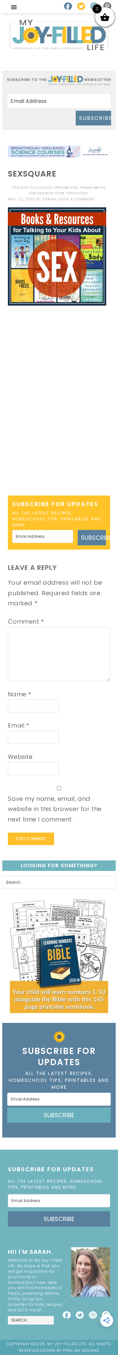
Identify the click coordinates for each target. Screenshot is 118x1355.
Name (19, 694)
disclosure (38, 193)
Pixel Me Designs (81, 1350)
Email (18, 725)
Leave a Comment (76, 199)
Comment (26, 621)
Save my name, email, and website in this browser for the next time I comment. (55, 809)
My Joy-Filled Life (59, 35)
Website (20, 757)
